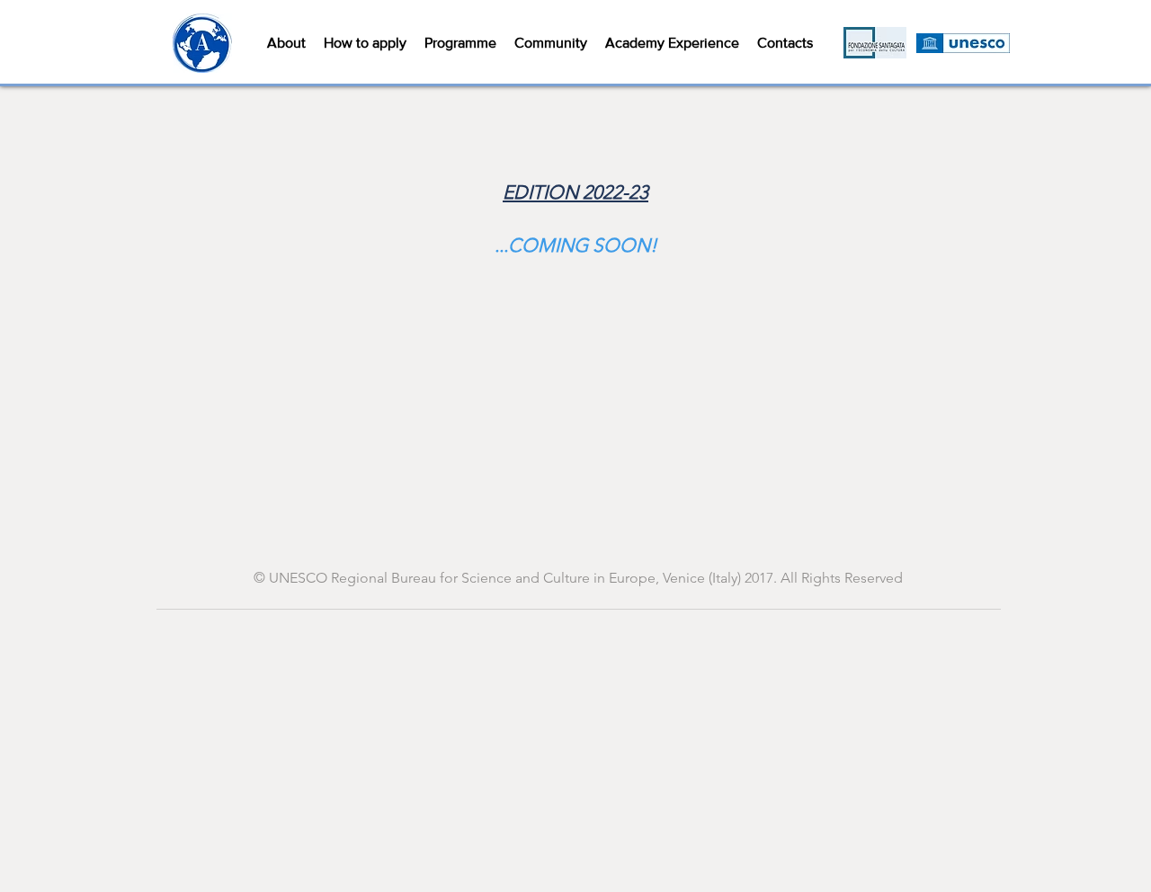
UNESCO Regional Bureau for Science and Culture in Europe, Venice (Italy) (505, 577)
